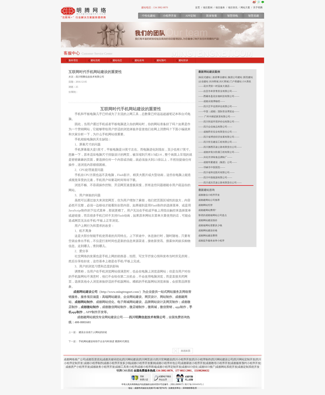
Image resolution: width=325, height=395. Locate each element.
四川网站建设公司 (222, 359)
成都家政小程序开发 (193, 363)
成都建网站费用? (207, 210)
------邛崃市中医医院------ (211, 167)
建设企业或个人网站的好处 (93, 332)
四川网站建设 (130, 359)
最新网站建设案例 (209, 71)
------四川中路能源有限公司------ (215, 177)
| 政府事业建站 (219, 77)
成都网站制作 (84, 302)
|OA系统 (246, 81)
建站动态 (117, 60)
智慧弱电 (232, 15)
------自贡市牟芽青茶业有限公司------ (217, 91)
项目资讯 (232, 7)
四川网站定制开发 (244, 359)
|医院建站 (248, 77)
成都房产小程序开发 (78, 366)
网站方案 (245, 7)
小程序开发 (169, 15)
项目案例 (207, 7)
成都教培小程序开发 (218, 363)
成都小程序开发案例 (143, 363)
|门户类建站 (235, 81)
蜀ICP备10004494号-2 (194, 384)
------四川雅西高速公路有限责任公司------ (220, 147)
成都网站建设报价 (207, 220)
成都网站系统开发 (226, 366)
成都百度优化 (94, 359)
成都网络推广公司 (74, 359)
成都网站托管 (205, 205)
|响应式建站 (204, 77)
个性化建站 (148, 15)
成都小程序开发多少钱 (117, 363)
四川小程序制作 (201, 359)
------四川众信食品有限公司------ (215, 126)
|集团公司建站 (235, 77)
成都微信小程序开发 (209, 195)
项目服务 (220, 7)
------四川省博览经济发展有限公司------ (218, 137)
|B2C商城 (224, 81)
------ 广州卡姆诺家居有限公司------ (216, 116)
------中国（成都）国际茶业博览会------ (218, 111)
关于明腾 (258, 7)
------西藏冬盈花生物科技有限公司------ (218, 96)
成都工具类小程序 (126, 366)
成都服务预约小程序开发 (246, 363)
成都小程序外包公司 (168, 363)
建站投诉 (183, 60)
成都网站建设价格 (207, 230)
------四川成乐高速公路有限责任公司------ (220, 182)
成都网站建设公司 (85, 291)
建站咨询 (139, 60)
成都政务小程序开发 (102, 366)
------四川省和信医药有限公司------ (216, 172)
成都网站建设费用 (207, 235)
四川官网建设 (164, 359)
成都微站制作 (90, 307)
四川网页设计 (147, 359)
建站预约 (161, 60)
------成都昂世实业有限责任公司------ (217, 132)
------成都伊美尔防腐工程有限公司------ (218, 152)
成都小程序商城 (146, 366)
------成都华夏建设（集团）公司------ (217, 162)
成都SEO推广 (207, 366)
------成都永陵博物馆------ (211, 101)
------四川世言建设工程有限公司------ (217, 142)
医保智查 (211, 15)
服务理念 (73, 60)
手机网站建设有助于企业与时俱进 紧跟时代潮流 (104, 341)
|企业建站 (203, 81)
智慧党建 (253, 15)
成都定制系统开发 (248, 366)
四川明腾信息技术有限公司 (90, 77)
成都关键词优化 (112, 359)
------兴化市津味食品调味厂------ (215, 157)
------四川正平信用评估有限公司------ (217, 106)
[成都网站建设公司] (84, 19)
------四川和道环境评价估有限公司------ (218, 121)
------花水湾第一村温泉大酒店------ (216, 86)
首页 (197, 7)
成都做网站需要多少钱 (210, 225)
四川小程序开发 (181, 359)
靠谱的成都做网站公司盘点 (212, 215)
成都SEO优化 (190, 366)
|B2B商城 (214, 81)
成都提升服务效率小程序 (211, 240)
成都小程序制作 (93, 363)
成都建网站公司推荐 (209, 200)
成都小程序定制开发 (169, 366)
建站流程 (95, 60)
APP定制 (190, 15)
